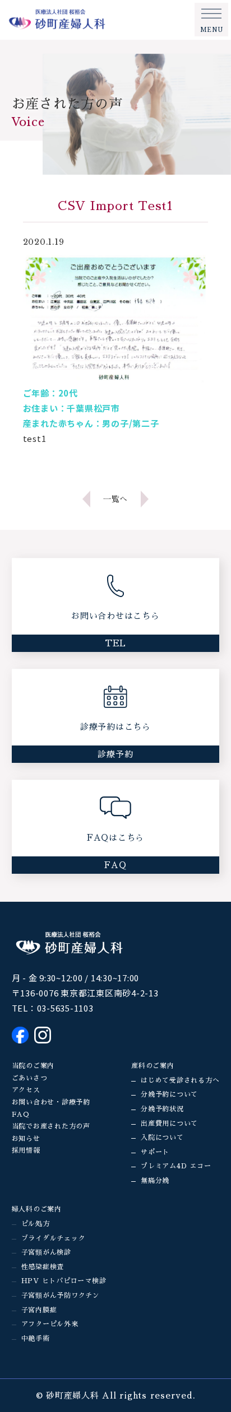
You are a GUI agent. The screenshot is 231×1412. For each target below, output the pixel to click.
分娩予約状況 (162, 1109)
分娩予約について (169, 1094)
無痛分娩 (155, 1180)
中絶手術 (35, 1338)
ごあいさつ (30, 1078)
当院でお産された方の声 (51, 1126)
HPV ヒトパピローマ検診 (64, 1281)
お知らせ (26, 1138)
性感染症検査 (42, 1267)
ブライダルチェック (53, 1238)
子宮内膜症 (39, 1310)
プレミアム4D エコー (176, 1166)
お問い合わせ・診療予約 (51, 1102)
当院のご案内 (33, 1066)
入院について (162, 1137)
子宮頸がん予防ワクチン (60, 1295)
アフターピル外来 (49, 1324)
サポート (155, 1152)
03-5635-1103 (65, 1008)
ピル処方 (35, 1223)
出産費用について (169, 1123)
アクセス (26, 1090)
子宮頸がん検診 (46, 1252)
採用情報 (26, 1150)
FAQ (21, 1114)
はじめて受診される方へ (180, 1080)
